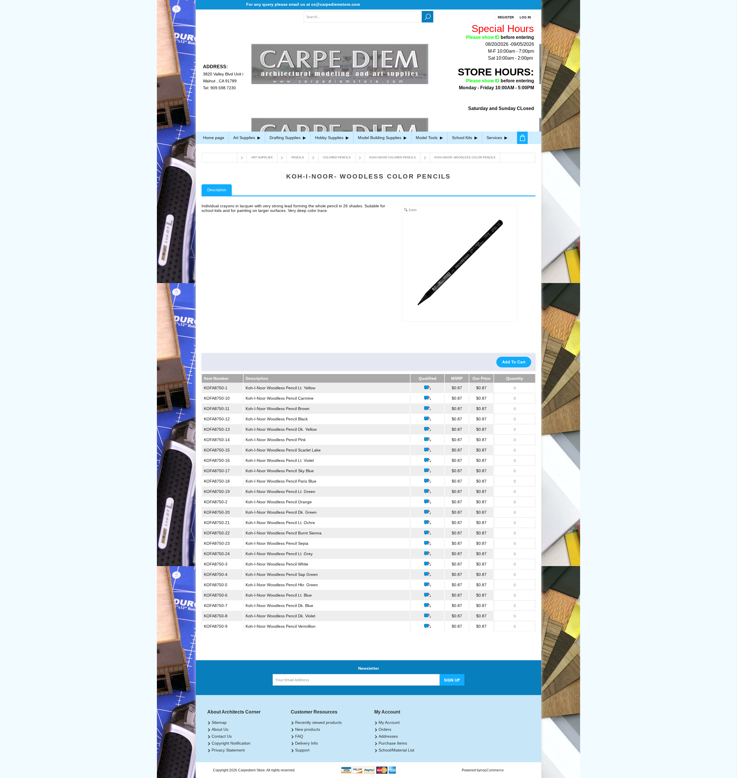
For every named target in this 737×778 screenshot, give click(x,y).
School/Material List (396, 750)
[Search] (427, 16)
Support (302, 750)
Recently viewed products (318, 722)
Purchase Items (393, 743)
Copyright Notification (231, 743)
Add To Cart (513, 362)
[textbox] (363, 16)
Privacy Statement (228, 750)
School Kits (462, 137)
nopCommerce (492, 770)
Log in (525, 17)
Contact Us (222, 736)
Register (506, 17)
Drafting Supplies (285, 137)
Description (216, 190)
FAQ (299, 736)
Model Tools (427, 137)
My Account (389, 722)
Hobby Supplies (330, 137)
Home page (213, 137)
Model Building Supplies (380, 137)
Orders (385, 729)
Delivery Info (306, 743)
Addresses (388, 736)
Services (495, 137)
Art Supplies (244, 137)
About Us (220, 729)
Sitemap (219, 722)
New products (307, 729)
